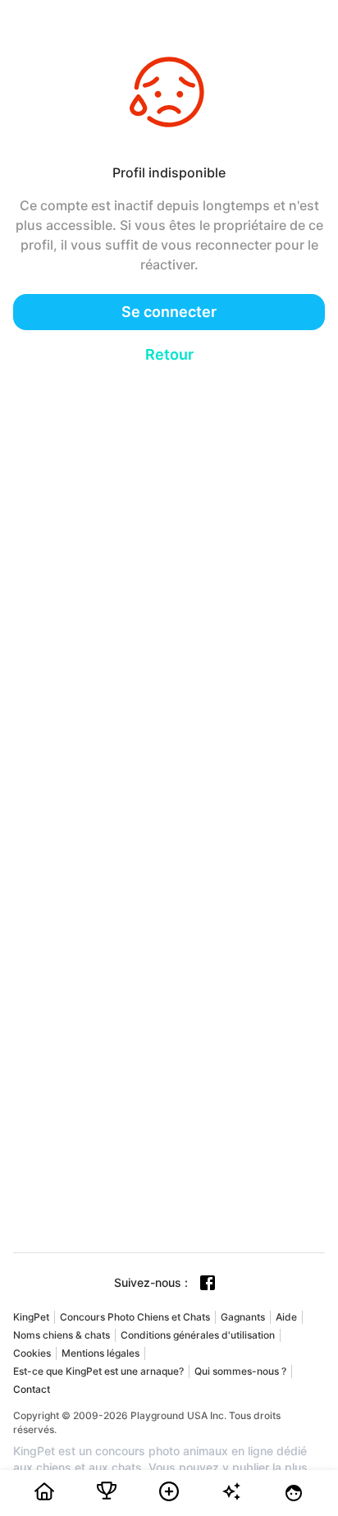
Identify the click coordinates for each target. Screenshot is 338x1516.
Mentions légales (100, 1353)
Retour (169, 354)
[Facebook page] (207, 1282)
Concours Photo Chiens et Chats (135, 1317)
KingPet (31, 1317)
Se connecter (169, 311)
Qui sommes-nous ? (240, 1371)
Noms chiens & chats (61, 1335)
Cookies (32, 1353)
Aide (286, 1317)
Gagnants (243, 1317)
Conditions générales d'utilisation (198, 1335)
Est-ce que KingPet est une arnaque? (98, 1371)
